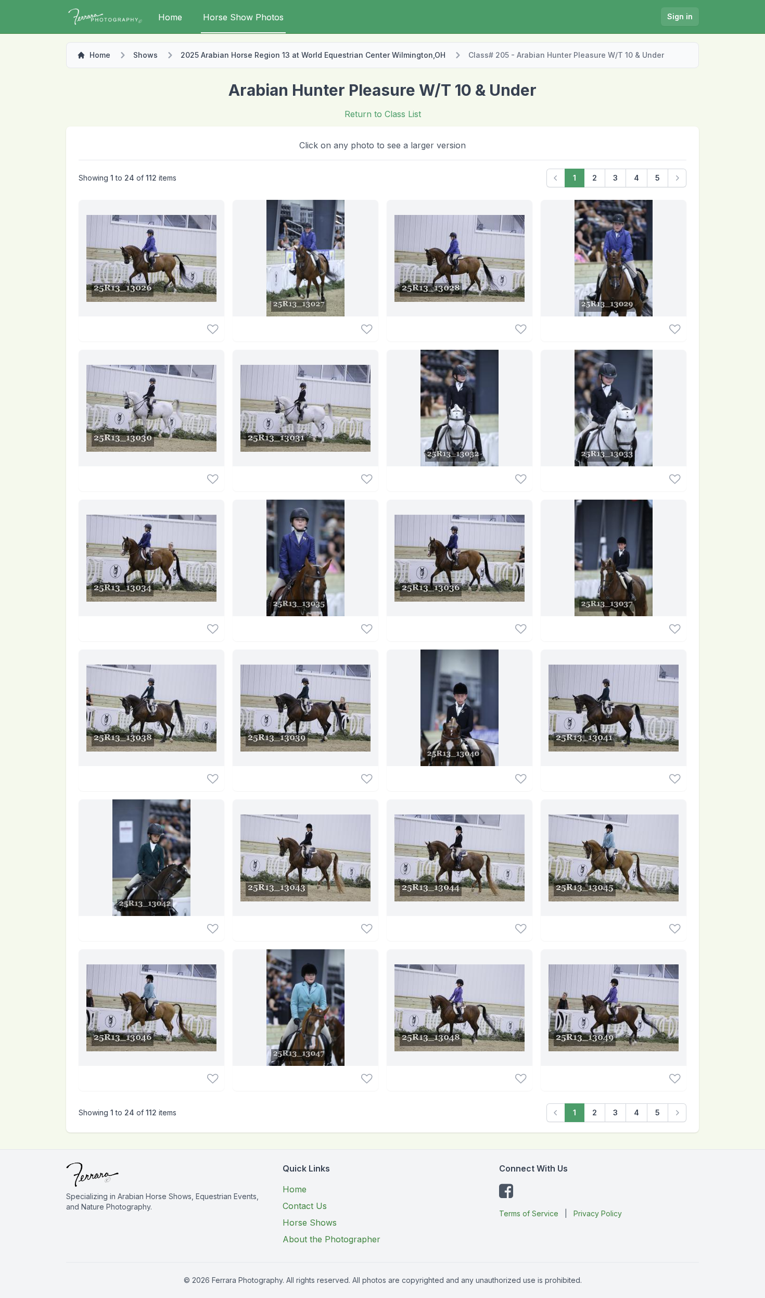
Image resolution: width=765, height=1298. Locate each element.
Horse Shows (310, 1222)
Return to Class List (383, 114)
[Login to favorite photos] (212, 329)
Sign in (680, 16)
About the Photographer (331, 1239)
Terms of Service (528, 1213)
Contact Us (305, 1206)
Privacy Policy (597, 1213)
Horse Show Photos (243, 17)
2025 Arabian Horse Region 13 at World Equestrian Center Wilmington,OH (313, 54)
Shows (145, 54)
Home (170, 17)
